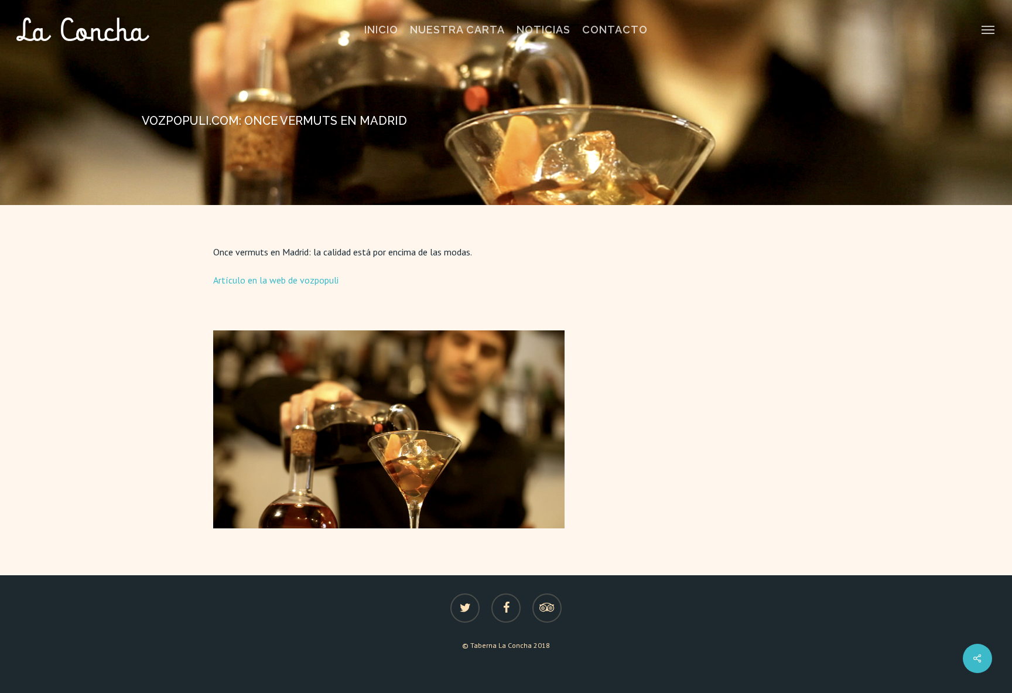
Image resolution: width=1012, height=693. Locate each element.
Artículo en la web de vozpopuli (276, 280)
